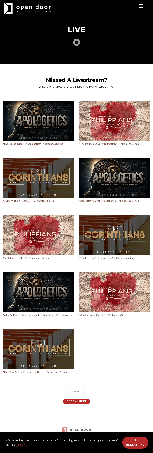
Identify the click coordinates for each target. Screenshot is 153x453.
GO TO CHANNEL (77, 401)
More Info (22, 444)
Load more (76, 391)
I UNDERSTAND (135, 442)
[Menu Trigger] (141, 6)
